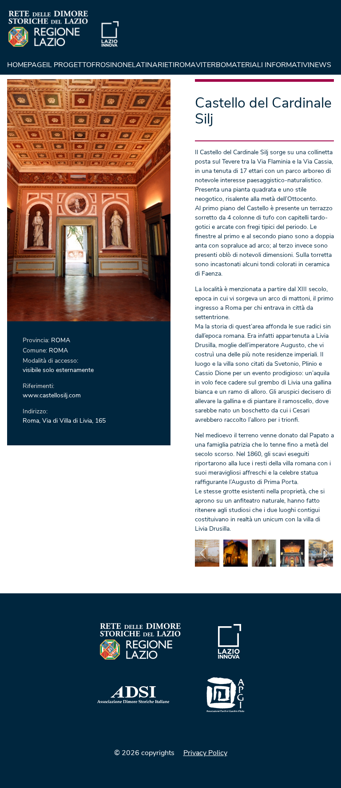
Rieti (166, 65)
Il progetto (68, 65)
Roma (185, 65)
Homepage (26, 65)
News (320, 65)
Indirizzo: (35, 411)
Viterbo (211, 65)
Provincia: (37, 340)
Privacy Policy (205, 753)
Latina (145, 65)
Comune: (36, 350)
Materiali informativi (267, 65)
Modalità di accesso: (50, 360)
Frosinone (111, 65)
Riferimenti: (38, 386)
